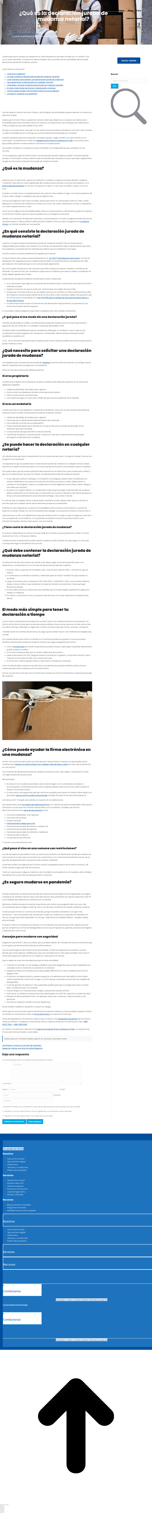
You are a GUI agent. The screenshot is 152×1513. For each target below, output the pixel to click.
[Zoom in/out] (7, 1504)
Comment (6, 1083)
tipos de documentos (33, 810)
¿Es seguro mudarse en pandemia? (22, 94)
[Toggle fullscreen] (5, 1504)
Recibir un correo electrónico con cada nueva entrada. (29, 1116)
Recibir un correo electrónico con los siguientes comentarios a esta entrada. (38, 1111)
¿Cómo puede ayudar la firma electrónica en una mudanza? (33, 91)
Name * (5, 1089)
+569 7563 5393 (20, 1024)
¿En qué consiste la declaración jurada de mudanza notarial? (33, 76)
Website (57, 1095)
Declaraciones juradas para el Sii (21, 823)
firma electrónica (42, 1014)
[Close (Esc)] (1, 1504)
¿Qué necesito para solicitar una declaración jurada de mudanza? (35, 79)
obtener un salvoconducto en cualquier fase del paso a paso (41, 764)
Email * (63, 1089)
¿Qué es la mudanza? (16, 73)
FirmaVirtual (18, 646)
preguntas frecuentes (67, 1019)
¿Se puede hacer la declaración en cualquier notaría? (30, 82)
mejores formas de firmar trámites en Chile (55, 1029)
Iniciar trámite (128, 60)
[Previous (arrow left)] (1, 1509)
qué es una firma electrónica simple (31, 795)
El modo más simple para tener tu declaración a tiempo (31, 88)
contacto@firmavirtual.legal (15, 1305)
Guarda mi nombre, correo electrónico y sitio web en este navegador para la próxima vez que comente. (42, 1107)
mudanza (46, 362)
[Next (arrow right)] (3, 1509)
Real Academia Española (13, 186)
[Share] (3, 1504)
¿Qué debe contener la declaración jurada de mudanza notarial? (35, 85)
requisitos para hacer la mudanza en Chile (54, 140)
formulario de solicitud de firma (35, 804)
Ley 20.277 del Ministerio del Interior (64, 258)
